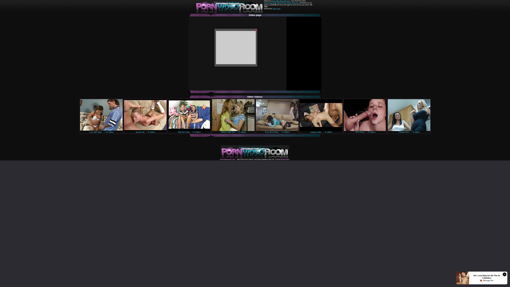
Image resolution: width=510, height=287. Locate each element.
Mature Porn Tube (270, 3)
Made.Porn (295, 3)
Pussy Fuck (276, 8)
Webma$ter (285, 159)
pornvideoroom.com (227, 159)
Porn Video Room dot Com (281, 1)
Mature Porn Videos (284, 3)
